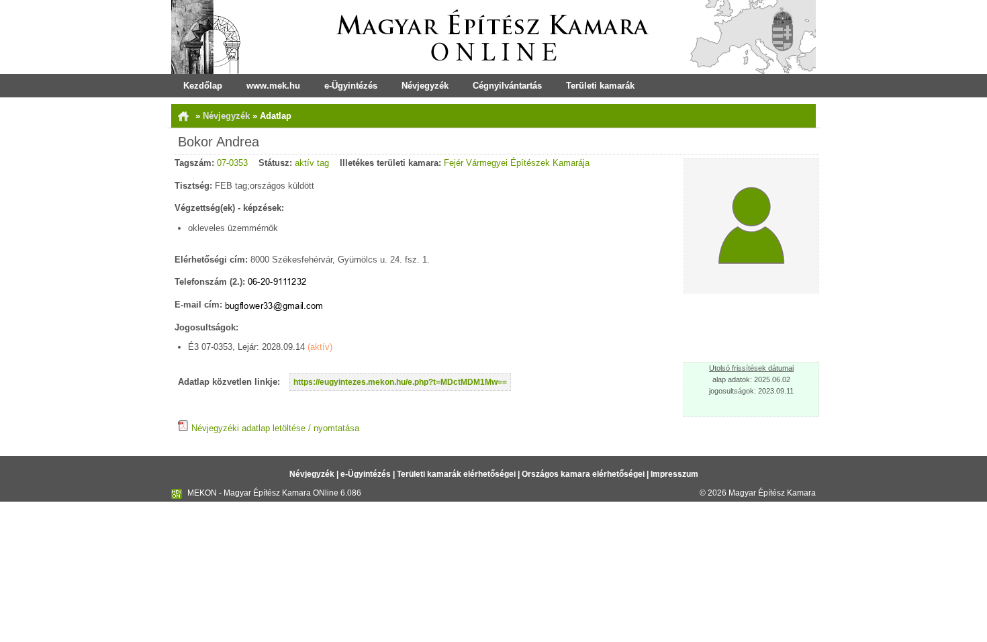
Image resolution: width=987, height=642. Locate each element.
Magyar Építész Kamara (772, 493)
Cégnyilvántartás (507, 86)
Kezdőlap (202, 86)
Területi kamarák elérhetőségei (456, 474)
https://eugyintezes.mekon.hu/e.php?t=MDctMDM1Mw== (400, 382)
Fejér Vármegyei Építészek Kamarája (517, 163)
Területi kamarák (600, 86)
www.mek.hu (273, 86)
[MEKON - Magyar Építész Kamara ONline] (493, 37)
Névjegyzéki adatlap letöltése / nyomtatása (274, 428)
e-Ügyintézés (350, 86)
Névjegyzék (425, 86)
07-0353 (232, 163)
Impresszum (674, 474)
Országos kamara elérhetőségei (583, 474)
